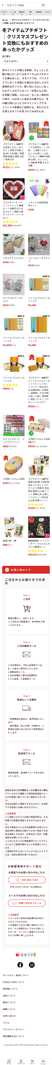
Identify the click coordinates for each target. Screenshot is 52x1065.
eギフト (47, 12)
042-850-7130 (30, 879)
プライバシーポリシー (13, 1029)
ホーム (5, 20)
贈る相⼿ (22, 12)
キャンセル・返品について (16, 975)
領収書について (10, 988)
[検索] (43, 5)
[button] (10, 163)
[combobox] (26, 5)
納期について (9, 1009)
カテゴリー (4, 12)
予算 (30, 12)
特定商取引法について (13, 1036)
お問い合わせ (9, 1015)
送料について (9, 995)
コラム (6, 1022)
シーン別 (13, 12)
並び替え (6, 56)
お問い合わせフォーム (30, 902)
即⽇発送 (39, 12)
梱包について (9, 1002)
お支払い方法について (13, 982)
